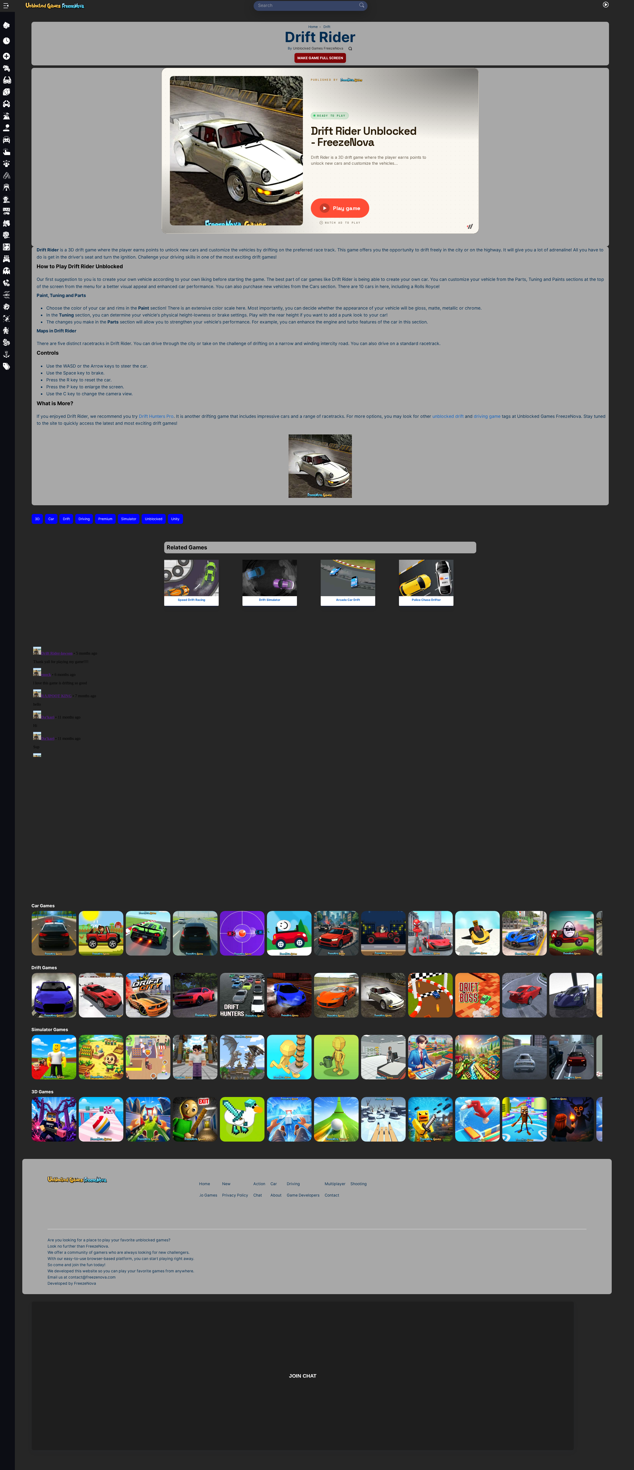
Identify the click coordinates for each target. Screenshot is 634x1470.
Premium (105, 519)
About (276, 1195)
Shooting (358, 1183)
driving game (487, 416)
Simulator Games (49, 1029)
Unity (175, 519)
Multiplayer (335, 1183)
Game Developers (303, 1195)
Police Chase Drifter (426, 600)
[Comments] (350, 48)
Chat (257, 1195)
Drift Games (44, 967)
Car (51, 519)
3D (37, 519)
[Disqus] (320, 695)
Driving (84, 519)
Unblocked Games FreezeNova (318, 48)
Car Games (43, 905)
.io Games (208, 1195)
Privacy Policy (235, 1195)
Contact (332, 1195)
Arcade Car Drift (348, 600)
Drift (66, 519)
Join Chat (303, 1376)
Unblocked (153, 519)
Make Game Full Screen (320, 58)
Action (259, 1183)
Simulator (128, 519)
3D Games (42, 1091)
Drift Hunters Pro (156, 416)
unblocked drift (448, 416)
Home (204, 1183)
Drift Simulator (269, 600)
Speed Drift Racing (191, 600)
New (226, 1183)
